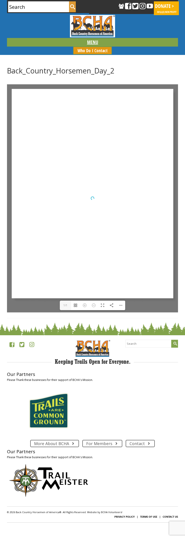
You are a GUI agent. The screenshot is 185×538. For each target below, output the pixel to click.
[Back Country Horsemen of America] (92, 26)
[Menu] (92, 42)
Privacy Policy (124, 516)
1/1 (65, 305)
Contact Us (170, 516)
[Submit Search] (72, 6)
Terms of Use (148, 516)
